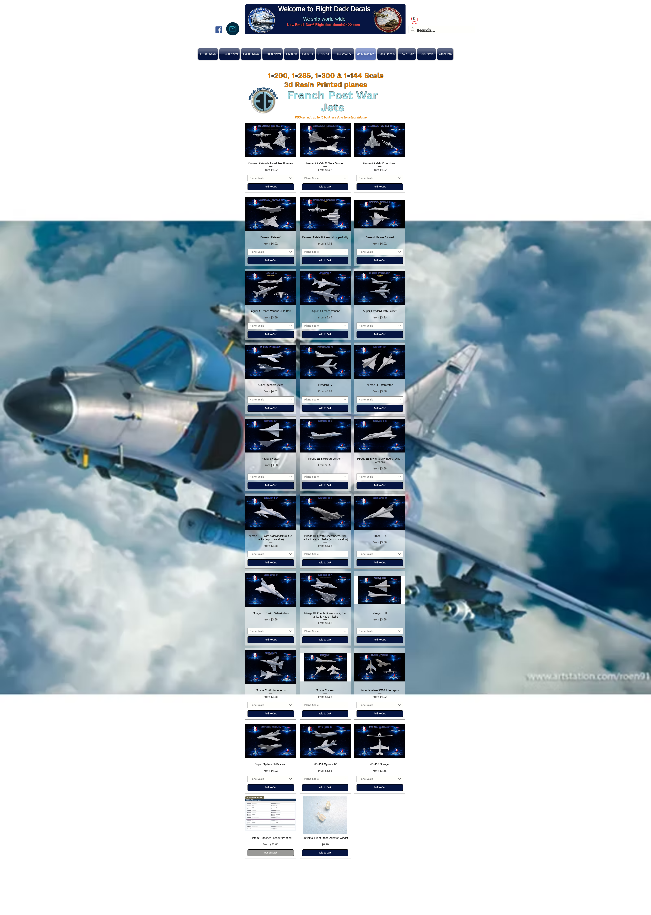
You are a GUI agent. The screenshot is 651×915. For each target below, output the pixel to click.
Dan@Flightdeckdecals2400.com (333, 25)
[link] (414, 20)
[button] (407, 54)
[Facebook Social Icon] (218, 29)
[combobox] (271, 178)
